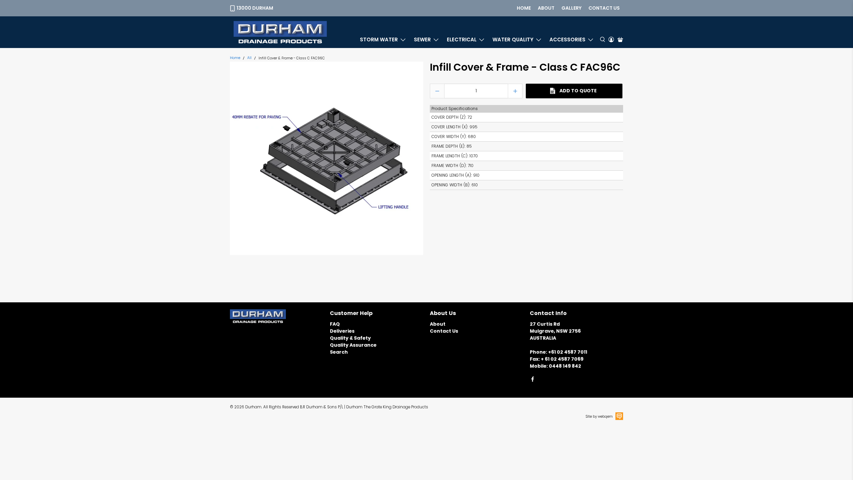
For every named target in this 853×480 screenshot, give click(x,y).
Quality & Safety (350, 338)
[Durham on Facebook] (532, 380)
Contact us (604, 8)
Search (339, 352)
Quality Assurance (353, 345)
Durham (253, 407)
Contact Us (444, 331)
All (249, 58)
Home (524, 8)
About (546, 8)
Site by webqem (599, 416)
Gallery (571, 8)
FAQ (335, 324)
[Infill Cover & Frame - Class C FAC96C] (326, 158)
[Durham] (280, 32)
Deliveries (342, 331)
